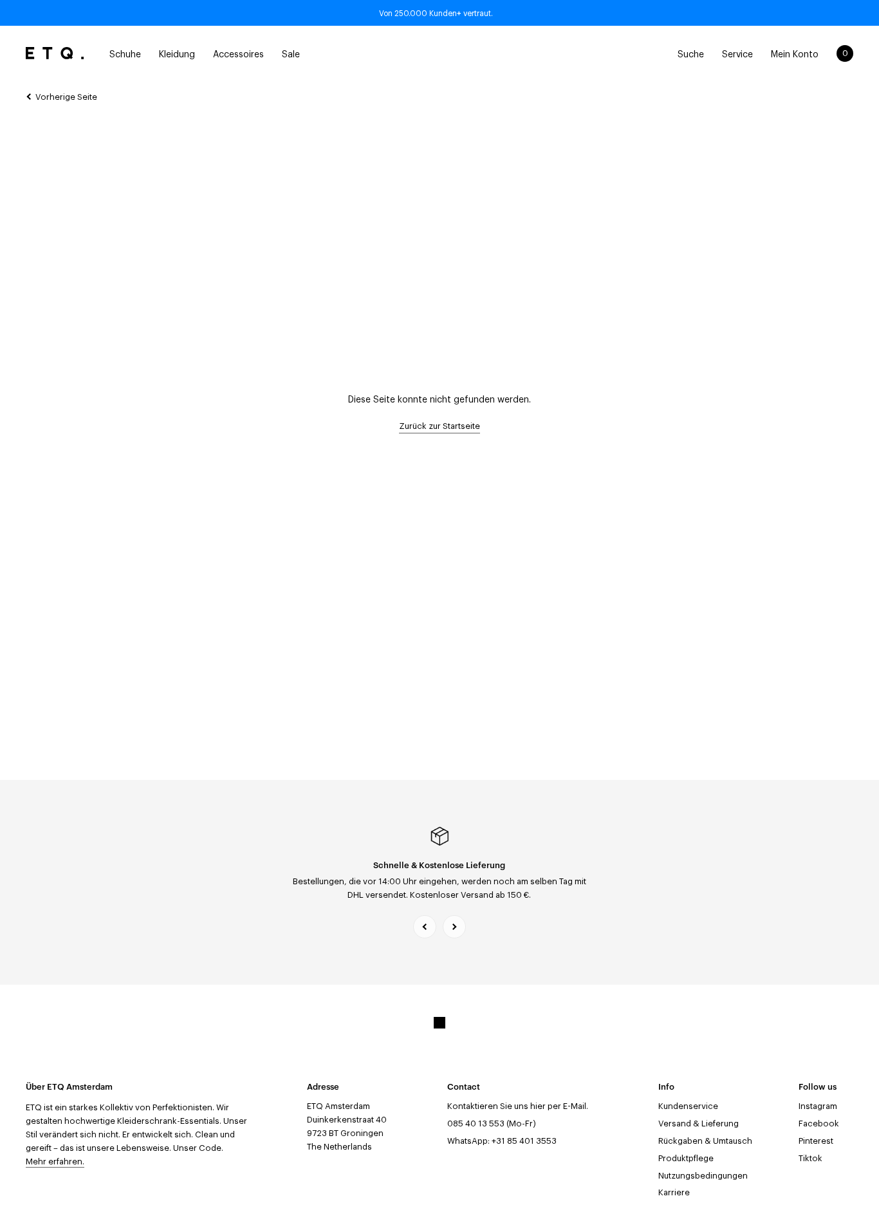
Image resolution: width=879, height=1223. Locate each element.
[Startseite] (55, 53)
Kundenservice (688, 1106)
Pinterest (816, 1141)
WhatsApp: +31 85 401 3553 (502, 1141)
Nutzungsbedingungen (703, 1175)
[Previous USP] (424, 926)
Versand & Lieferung (698, 1123)
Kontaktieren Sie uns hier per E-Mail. (517, 1106)
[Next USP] (454, 926)
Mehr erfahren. (55, 1161)
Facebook (819, 1123)
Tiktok (810, 1158)
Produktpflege (686, 1158)
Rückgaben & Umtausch (705, 1141)
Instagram (818, 1106)
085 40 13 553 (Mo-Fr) (491, 1123)
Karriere (674, 1192)
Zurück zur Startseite (439, 426)
